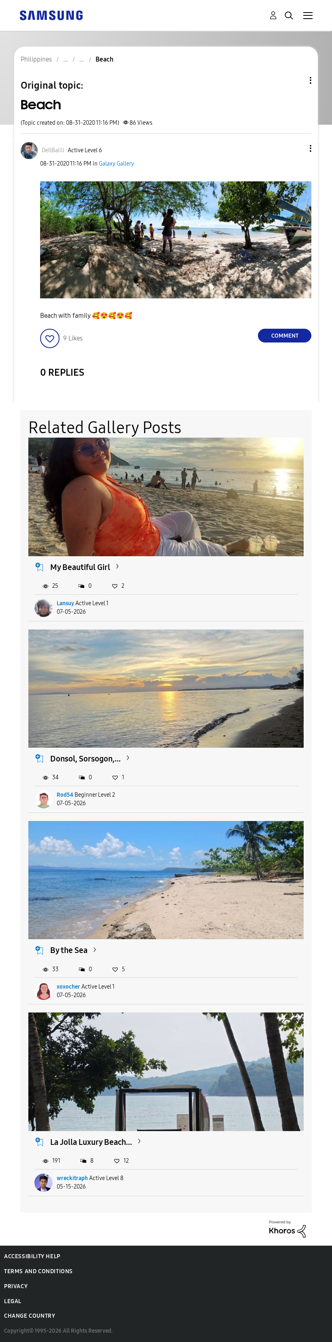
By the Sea (68, 950)
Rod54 (65, 794)
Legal (12, 1301)
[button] (297, 148)
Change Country (29, 1315)
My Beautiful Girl (80, 567)
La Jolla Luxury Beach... (91, 1142)
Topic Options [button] (296, 80)
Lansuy (65, 603)
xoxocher (68, 986)
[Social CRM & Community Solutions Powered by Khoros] (287, 1228)
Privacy (16, 1286)
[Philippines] (51, 15)
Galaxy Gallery (116, 163)
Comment (284, 335)
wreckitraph (72, 1178)
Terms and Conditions (38, 1271)
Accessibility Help (32, 1256)
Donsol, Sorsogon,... (85, 759)
